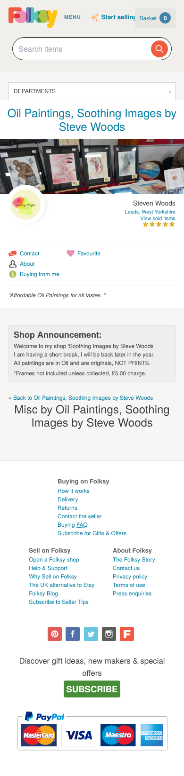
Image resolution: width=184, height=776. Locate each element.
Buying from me (39, 274)
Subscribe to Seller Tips (59, 602)
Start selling (119, 17)
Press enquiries (132, 593)
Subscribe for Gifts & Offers (92, 533)
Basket (153, 18)
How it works (74, 491)
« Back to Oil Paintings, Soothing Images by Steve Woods (80, 398)
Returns (67, 508)
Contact (29, 253)
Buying (73, 525)
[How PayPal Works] (92, 755)
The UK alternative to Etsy (61, 585)
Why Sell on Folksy (53, 576)
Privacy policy (130, 576)
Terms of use (129, 585)
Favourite (88, 253)
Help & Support (48, 568)
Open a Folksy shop (54, 559)
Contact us (126, 568)
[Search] (159, 48)
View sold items (158, 218)
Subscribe (92, 688)
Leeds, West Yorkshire (150, 211)
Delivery (68, 499)
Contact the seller (79, 516)
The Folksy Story (134, 559)
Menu (72, 17)
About (27, 264)
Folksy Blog (43, 593)
